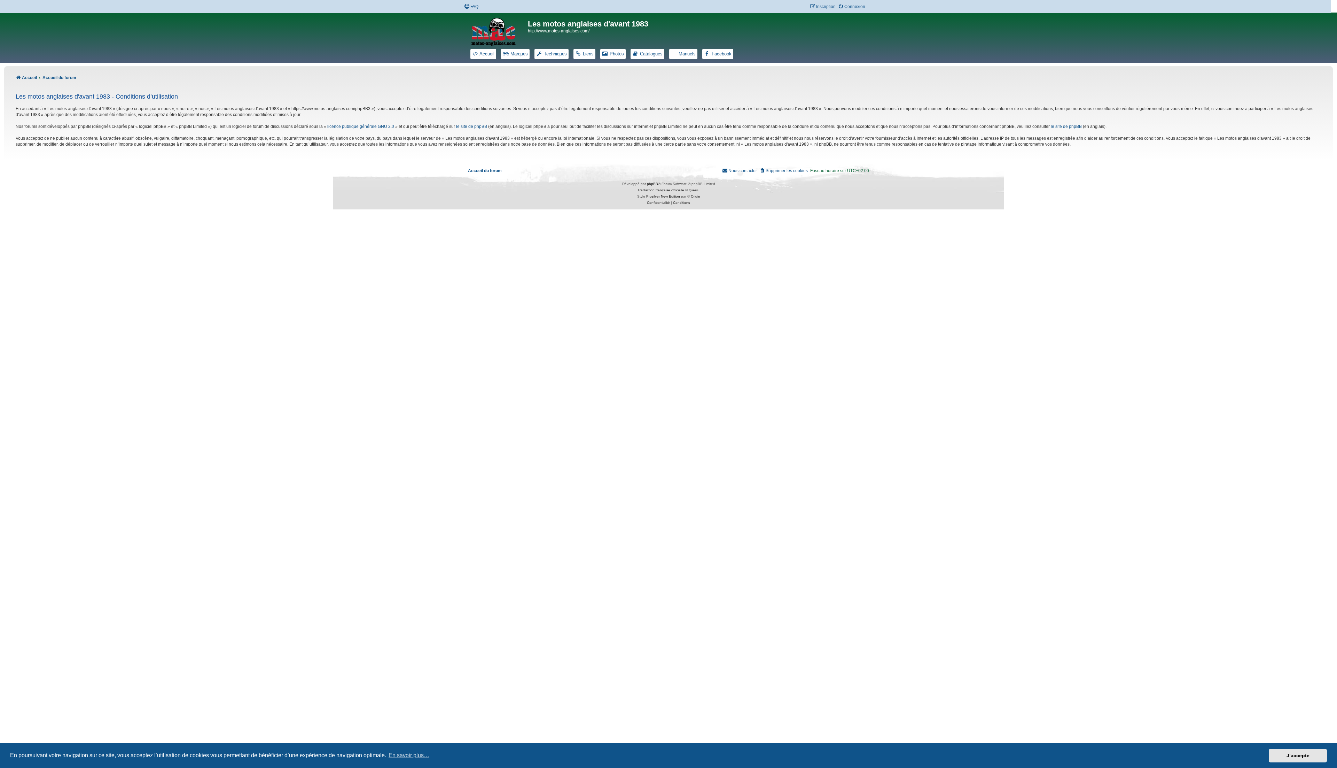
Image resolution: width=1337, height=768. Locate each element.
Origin (695, 196)
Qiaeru (694, 190)
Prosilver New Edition (663, 196)
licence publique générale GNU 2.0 (360, 126)
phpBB (652, 184)
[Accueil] (498, 30)
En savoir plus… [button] (409, 755)
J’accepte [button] (1298, 755)
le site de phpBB (471, 126)
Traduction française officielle (661, 190)
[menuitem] (471, 6)
